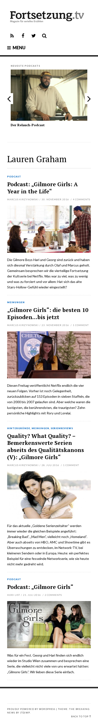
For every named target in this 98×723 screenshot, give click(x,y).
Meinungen (16, 302)
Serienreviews (62, 428)
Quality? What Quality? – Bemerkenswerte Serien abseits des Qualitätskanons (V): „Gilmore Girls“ (45, 446)
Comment (81, 325)
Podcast (14, 177)
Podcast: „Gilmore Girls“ (40, 587)
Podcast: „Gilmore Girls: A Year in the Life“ (42, 188)
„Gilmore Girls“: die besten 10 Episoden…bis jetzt (47, 313)
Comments (81, 199)
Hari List (13, 594)
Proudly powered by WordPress (31, 709)
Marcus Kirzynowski (23, 199)
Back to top (79, 716)
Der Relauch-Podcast (28, 125)
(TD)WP (25, 712)
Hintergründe (18, 428)
